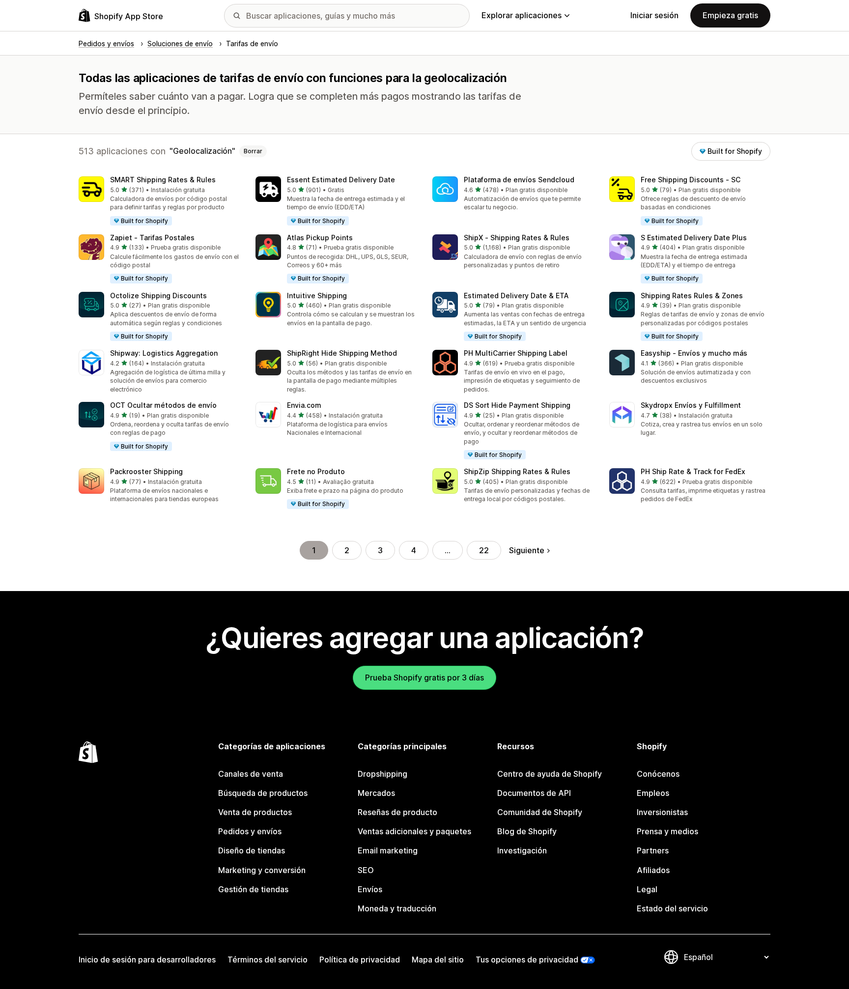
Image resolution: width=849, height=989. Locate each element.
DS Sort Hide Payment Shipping (517, 405)
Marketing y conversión (262, 870)
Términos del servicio (267, 959)
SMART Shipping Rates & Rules (163, 179)
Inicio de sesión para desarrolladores (147, 959)
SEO (366, 870)
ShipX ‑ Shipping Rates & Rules (516, 237)
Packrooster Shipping (146, 471)
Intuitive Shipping (317, 295)
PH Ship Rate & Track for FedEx (693, 471)
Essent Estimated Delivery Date (341, 179)
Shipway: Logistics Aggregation (164, 353)
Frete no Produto (316, 471)
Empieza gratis (730, 15)
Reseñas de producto (397, 812)
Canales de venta (250, 774)
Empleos (653, 793)
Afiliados (653, 870)
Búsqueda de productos (263, 793)
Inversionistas (662, 812)
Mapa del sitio (438, 959)
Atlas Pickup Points (320, 237)
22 (484, 550)
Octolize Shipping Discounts (158, 295)
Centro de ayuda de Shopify (549, 774)
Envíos (370, 889)
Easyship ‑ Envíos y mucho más (694, 353)
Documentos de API (534, 793)
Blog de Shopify (527, 831)
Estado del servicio (672, 908)
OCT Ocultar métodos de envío (163, 405)
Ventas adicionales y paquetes (414, 831)
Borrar (253, 151)
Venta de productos (255, 812)
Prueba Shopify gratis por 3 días (424, 677)
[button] (159, 201)
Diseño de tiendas (251, 850)
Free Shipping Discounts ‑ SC (690, 179)
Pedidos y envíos (250, 831)
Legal (647, 889)
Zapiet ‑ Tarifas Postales (152, 237)
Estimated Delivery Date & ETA (516, 295)
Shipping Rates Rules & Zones (692, 295)
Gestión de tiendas (253, 889)
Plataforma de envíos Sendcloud (519, 179)
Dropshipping (382, 774)
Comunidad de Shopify (539, 812)
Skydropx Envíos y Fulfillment (691, 405)
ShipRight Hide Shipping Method (342, 353)
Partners (653, 850)
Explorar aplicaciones (521, 15)
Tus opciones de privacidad (527, 959)
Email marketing (388, 850)
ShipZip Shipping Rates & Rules (517, 471)
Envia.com (304, 405)
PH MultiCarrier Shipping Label (515, 353)
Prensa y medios (667, 831)
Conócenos (658, 774)
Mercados (376, 793)
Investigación (522, 850)
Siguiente (526, 550)
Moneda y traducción (397, 908)
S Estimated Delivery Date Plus (694, 237)
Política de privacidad (359, 959)
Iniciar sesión (654, 15)
